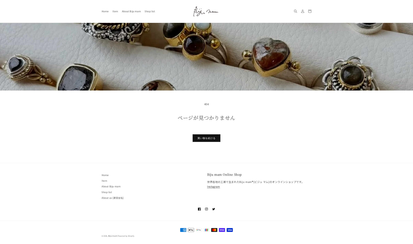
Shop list (107, 192)
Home (105, 175)
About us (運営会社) (113, 197)
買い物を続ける (206, 138)
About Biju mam (111, 186)
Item (104, 180)
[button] (295, 11)
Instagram (213, 186)
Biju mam (112, 235)
